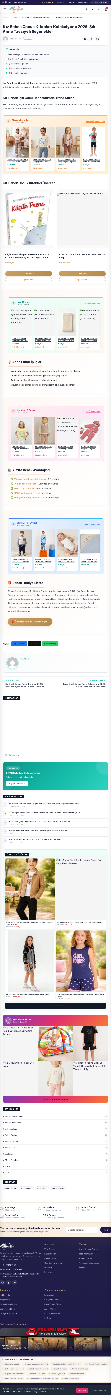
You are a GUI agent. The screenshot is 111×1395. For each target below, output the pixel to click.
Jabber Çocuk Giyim (37, 1374)
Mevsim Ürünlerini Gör (95, 121)
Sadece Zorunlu (99, 1390)
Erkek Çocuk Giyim (52, 1304)
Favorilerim (49, 1272)
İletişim (82, 1268)
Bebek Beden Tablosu (14, 1378)
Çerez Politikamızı (19, 1391)
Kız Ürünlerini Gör (93, 411)
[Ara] (86, 9)
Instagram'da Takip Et (57, 1099)
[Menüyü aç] (5, 9)
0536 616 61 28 (101, 2)
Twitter (36, 644)
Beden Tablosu (85, 1258)
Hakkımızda (5, 1295)
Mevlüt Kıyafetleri (58, 1374)
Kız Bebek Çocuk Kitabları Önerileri (23, 59)
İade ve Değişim (86, 1254)
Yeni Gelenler (50, 1249)
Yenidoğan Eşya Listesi (89, 1263)
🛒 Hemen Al (28, 274)
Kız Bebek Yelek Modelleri (96, 1364)
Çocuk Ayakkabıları (52, 1313)
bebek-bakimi (42, 1188)
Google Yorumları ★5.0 (10, 1313)
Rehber (72, 2)
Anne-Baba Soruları (71, 1378)
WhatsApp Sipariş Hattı (12, 1269)
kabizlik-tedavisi (58, 1188)
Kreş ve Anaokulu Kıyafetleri (36, 1364)
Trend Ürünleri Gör (92, 303)
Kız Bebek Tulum (60, 1369)
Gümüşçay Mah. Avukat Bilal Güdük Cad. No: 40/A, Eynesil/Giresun (21, 1275)
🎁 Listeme (28, 279)
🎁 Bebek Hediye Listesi (18, 73)
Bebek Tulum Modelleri (38, 1369)
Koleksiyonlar (50, 1258)
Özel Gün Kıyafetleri (53, 1263)
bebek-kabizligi (10, 1188)
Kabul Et (82, 1390)
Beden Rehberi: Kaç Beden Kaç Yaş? (43, 1378)
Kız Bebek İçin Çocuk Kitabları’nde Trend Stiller (28, 55)
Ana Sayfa (7, 17)
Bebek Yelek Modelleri (14, 1369)
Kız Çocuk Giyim (51, 1300)
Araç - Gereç (50, 1309)
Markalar (48, 1268)
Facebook (21, 644)
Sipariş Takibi (82, 2)
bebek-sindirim (26, 1188)
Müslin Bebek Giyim (80, 1369)
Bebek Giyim (49, 1295)
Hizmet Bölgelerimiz (8, 1304)
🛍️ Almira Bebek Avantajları (20, 68)
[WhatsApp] (97, 38)
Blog (16, 17)
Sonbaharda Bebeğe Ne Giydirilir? (66, 1364)
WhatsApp (51, 644)
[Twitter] (91, 38)
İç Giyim (47, 1318)
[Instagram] (2, 1282)
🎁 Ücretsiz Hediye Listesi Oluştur (30, 621)
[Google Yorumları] (14, 1282)
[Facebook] (85, 38)
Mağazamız (61, 2)
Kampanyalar (50, 1254)
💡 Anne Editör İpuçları (18, 64)
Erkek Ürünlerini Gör (92, 524)
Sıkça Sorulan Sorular (88, 1249)
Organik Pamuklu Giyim (14, 1374)
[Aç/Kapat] (104, 49)
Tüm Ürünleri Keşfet (54, 1006)
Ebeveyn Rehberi (7, 1309)
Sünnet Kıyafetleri (12, 1364)
